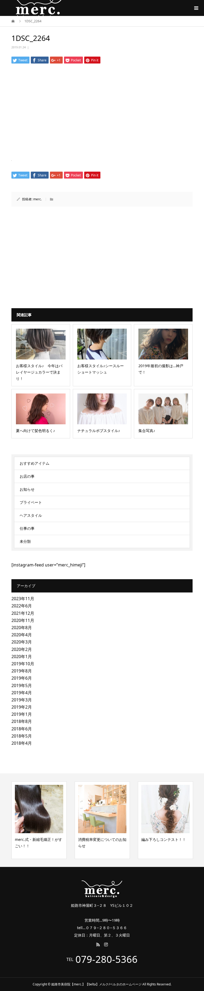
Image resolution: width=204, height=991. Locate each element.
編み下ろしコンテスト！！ (131, 839)
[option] (69, 820)
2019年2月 (21, 707)
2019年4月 (21, 693)
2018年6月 (21, 729)
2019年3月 (21, 700)
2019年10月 (22, 664)
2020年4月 (21, 635)
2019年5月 (21, 685)
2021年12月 (22, 613)
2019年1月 (21, 714)
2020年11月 (22, 620)
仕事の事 (27, 528)
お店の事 (27, 476)
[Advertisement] (102, 110)
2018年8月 (21, 721)
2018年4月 (21, 743)
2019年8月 (21, 671)
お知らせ (27, 489)
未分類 (25, 541)
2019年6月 (21, 678)
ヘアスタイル (31, 515)
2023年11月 (22, 599)
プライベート (31, 502)
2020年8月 (21, 627)
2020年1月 (21, 656)
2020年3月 (21, 642)
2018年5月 (21, 736)
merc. (37, 199)
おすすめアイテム (34, 463)
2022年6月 (21, 606)
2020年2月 (21, 649)
